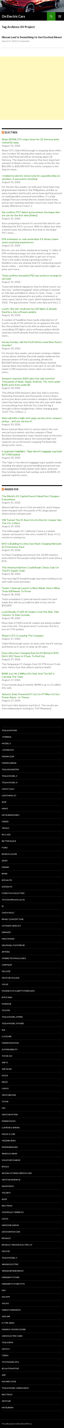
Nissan (5, 867)
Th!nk (5, 1101)
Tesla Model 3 (9, 776)
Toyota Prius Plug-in (13, 899)
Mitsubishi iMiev (10, 815)
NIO (4, 1290)
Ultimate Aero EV (11, 925)
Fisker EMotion (10, 1043)
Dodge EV (7, 886)
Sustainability (10, 1049)
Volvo (5, 1303)
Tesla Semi (7, 1342)
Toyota (6, 1010)
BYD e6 (5, 1166)
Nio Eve (6, 1251)
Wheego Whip (9, 1153)
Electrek (11, 132)
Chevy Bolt (8, 912)
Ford (4, 847)
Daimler (6, 932)
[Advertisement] (32, 88)
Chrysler (7, 964)
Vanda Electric (10, 1264)
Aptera (6, 951)
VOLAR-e (6, 1192)
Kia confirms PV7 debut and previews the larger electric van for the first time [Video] (31, 214)
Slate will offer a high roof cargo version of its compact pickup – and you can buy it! (32, 420)
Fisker (5, 821)
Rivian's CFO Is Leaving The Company (23, 635)
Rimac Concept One (13, 919)
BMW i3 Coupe (9, 854)
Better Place (9, 841)
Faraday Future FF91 (13, 1283)
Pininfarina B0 (10, 1147)
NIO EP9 (6, 1296)
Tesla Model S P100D (13, 1023)
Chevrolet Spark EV (13, 1212)
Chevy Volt (8, 789)
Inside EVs (11, 489)
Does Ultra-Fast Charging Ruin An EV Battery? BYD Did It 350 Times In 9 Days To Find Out (30, 654)
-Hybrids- (7, 737)
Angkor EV (8, 1186)
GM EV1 (6, 1349)
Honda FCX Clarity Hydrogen (18, 990)
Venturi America (11, 1179)
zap (4, 1375)
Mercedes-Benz (10, 1225)
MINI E (5, 808)
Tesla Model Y (9, 1257)
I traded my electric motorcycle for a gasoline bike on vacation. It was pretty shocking (31, 177)
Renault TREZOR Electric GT (17, 1244)
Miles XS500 (8, 938)
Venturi (6, 1401)
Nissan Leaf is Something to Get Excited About (32, 37)
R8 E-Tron (7, 1205)
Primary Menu (59, 16)
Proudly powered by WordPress (17, 1423)
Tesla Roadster (10, 769)
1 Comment (24, 41)
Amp (4, 802)
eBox (5, 1082)
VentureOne (9, 1095)
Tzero (5, 1355)
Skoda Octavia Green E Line (17, 1173)
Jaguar (6, 1316)
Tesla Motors (9, 730)
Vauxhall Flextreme (13, 945)
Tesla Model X (9, 782)
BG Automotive (10, 1368)
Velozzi (6, 971)
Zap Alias (7, 1069)
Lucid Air (6, 1036)
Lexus (5, 1218)
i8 (3, 906)
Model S (6, 743)
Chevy (5, 1088)
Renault (6, 1238)
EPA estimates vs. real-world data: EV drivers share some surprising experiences (30, 241)
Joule (5, 984)
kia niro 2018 (9, 1381)
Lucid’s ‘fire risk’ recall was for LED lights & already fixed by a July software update (29, 310)
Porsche (6, 1004)
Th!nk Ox (7, 1056)
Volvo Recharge (11, 1160)
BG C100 (6, 834)
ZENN (4, 860)
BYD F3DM (7, 997)
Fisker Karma (9, 763)
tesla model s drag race (15, 1388)
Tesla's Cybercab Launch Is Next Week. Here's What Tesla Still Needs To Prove (31, 590)
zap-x (5, 1062)
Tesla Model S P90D (12, 1017)
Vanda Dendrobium (12, 1270)
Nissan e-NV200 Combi (14, 1329)
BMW (4, 873)
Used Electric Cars (12, 1336)
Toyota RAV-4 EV (10, 1362)
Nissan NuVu (9, 1121)
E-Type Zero (8, 1323)
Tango (5, 828)
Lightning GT (9, 795)
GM (3, 1108)
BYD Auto (7, 880)
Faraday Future (10, 1277)
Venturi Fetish (10, 1114)
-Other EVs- (8, 750)
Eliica (5, 1075)
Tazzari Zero (9, 1140)
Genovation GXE (11, 1231)
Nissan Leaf (8, 756)
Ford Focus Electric (13, 893)
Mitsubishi (7, 1407)
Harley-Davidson (11, 1310)
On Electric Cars (13, 16)
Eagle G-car (8, 1134)
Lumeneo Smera (11, 1127)
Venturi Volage (11, 977)
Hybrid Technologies (14, 958)
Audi (4, 1199)
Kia (3, 1030)
